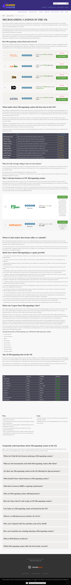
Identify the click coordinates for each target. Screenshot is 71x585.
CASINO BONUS (51, 7)
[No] (69, 581)
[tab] (35, 455)
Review (62, 53)
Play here (58, 378)
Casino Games (46, 573)
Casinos (44, 7)
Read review (30, 208)
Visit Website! (61, 56)
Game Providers (25, 573)
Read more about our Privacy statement (37, 583)
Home (3, 15)
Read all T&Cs (63, 215)
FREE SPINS (60, 7)
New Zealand (55, 12)
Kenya (62, 12)
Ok (27, 583)
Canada (41, 12)
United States (33, 12)
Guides (67, 7)
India (66, 12)
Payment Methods (36, 573)
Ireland (47, 12)
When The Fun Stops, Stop (35, 560)
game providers (10, 15)
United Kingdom (22, 12)
